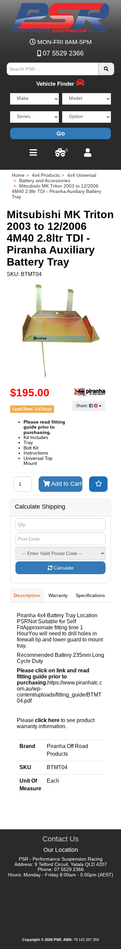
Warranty (58, 595)
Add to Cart (66, 483)
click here (47, 720)
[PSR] (60, 16)
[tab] (27, 595)
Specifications (90, 595)
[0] (60, 154)
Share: (82, 405)
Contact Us (60, 839)
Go (60, 133)
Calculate (63, 567)
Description (27, 595)
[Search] (106, 69)
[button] (98, 484)
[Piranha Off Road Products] (90, 391)
